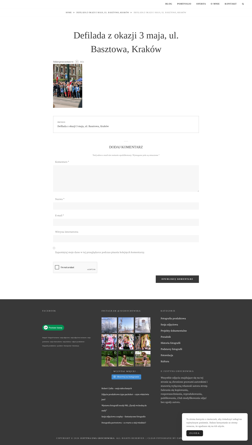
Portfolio (184, 4)
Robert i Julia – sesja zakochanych (117, 388)
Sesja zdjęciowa (169, 324)
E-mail (59, 215)
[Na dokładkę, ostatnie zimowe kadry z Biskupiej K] (109, 325)
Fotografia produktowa (173, 318)
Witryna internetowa (66, 232)
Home (69, 12)
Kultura (165, 361)
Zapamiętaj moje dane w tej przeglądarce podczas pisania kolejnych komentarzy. (100, 252)
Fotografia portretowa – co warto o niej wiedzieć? (124, 422)
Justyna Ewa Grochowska (97, 438)
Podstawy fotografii (171, 349)
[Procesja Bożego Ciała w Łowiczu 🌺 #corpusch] (109, 341)
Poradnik (166, 337)
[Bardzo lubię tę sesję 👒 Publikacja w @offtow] (142, 358)
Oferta (201, 4)
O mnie (215, 4)
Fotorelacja (167, 355)
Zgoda (194, 433)
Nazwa (59, 199)
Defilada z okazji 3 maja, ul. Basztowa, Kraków (103, 12)
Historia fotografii (170, 343)
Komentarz (62, 162)
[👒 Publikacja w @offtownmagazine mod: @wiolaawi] (109, 358)
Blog (168, 4)
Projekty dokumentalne (174, 330)
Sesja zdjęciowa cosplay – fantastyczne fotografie (124, 416)
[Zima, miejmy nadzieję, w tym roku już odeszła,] (126, 325)
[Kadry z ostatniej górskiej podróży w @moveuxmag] (142, 325)
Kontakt (231, 4)
